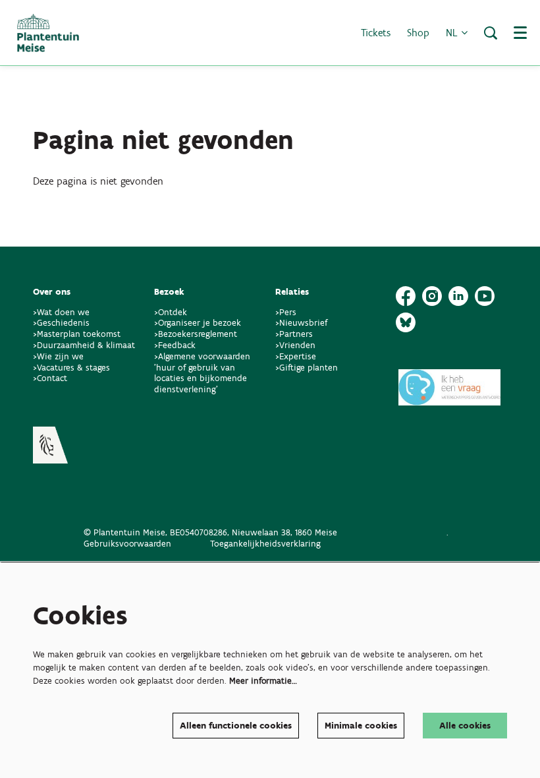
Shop (418, 32)
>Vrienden (295, 345)
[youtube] (485, 296)
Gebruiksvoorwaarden (127, 543)
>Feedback (175, 345)
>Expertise (295, 356)
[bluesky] (406, 322)
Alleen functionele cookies (236, 725)
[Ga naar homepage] (48, 33)
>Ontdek (170, 312)
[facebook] (406, 296)
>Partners (294, 334)
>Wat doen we (61, 312)
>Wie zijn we (58, 356)
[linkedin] (458, 296)
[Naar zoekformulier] (490, 33)
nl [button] (453, 32)
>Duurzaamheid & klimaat (84, 345)
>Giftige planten (306, 367)
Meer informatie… (263, 680)
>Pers (287, 312)
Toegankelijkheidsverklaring (265, 543)
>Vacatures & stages (71, 367)
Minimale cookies (361, 725)
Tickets (376, 32)
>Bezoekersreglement (195, 334)
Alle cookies (465, 725)
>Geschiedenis (61, 322)
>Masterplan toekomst (77, 334)
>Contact (50, 378)
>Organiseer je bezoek (197, 322)
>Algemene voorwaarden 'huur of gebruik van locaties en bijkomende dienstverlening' (202, 373)
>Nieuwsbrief (301, 322)
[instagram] (432, 296)
